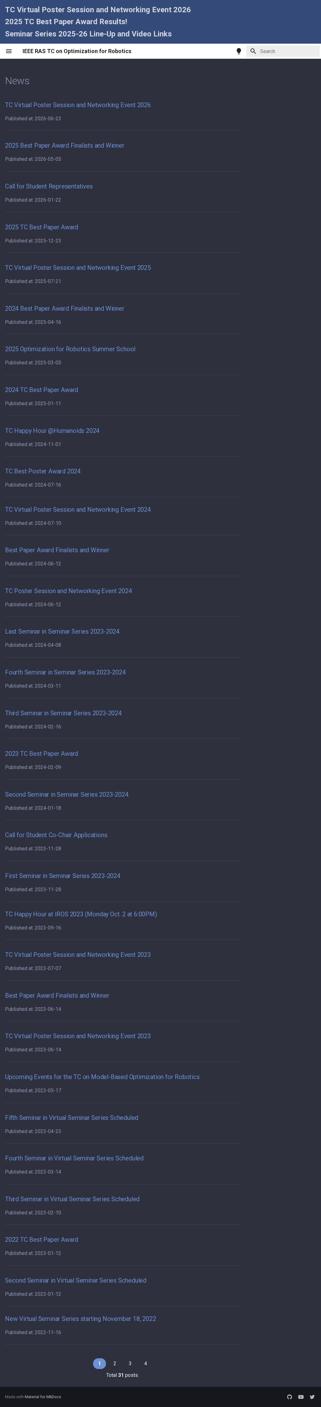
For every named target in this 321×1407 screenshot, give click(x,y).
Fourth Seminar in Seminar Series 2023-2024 (65, 672)
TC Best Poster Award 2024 (43, 471)
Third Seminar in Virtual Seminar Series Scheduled (72, 1199)
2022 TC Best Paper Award (41, 1239)
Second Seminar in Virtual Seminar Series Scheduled (75, 1280)
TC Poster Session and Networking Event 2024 (68, 591)
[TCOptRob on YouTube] (301, 1397)
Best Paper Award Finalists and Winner (57, 550)
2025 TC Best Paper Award (41, 227)
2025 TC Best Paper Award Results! (66, 21)
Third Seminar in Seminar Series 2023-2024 (63, 713)
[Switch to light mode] (239, 51)
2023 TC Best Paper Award (41, 753)
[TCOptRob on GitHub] (290, 1397)
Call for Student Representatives (49, 186)
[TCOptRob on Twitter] (312, 1397)
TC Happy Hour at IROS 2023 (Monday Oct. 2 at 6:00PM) (81, 914)
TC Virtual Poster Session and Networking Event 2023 (78, 954)
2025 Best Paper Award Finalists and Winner (64, 145)
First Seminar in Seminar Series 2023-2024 (62, 876)
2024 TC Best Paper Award (41, 390)
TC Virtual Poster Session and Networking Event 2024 (78, 509)
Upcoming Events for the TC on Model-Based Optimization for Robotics (102, 1077)
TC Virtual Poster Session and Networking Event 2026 (98, 9)
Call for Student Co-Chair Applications (56, 835)
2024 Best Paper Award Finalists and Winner (64, 308)
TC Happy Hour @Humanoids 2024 (52, 430)
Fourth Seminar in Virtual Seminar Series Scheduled (74, 1158)
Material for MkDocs (43, 1396)
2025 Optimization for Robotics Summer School (70, 349)
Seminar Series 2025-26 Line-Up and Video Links (88, 34)
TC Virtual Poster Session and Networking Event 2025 (78, 267)
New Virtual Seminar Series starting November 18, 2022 (80, 1318)
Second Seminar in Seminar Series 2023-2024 (67, 794)
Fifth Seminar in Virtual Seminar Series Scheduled (71, 1117)
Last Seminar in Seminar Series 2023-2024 (62, 631)
